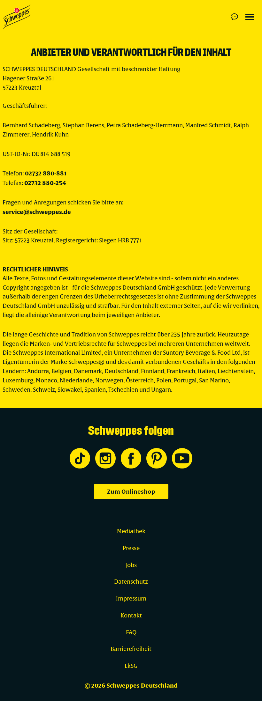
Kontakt (131, 615)
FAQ (131, 632)
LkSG (131, 666)
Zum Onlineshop (131, 492)
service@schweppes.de (37, 212)
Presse (131, 548)
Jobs (131, 565)
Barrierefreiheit (131, 649)
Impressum (131, 598)
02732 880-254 (45, 183)
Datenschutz (131, 582)
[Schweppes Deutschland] (16, 16)
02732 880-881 (45, 173)
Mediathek (131, 531)
